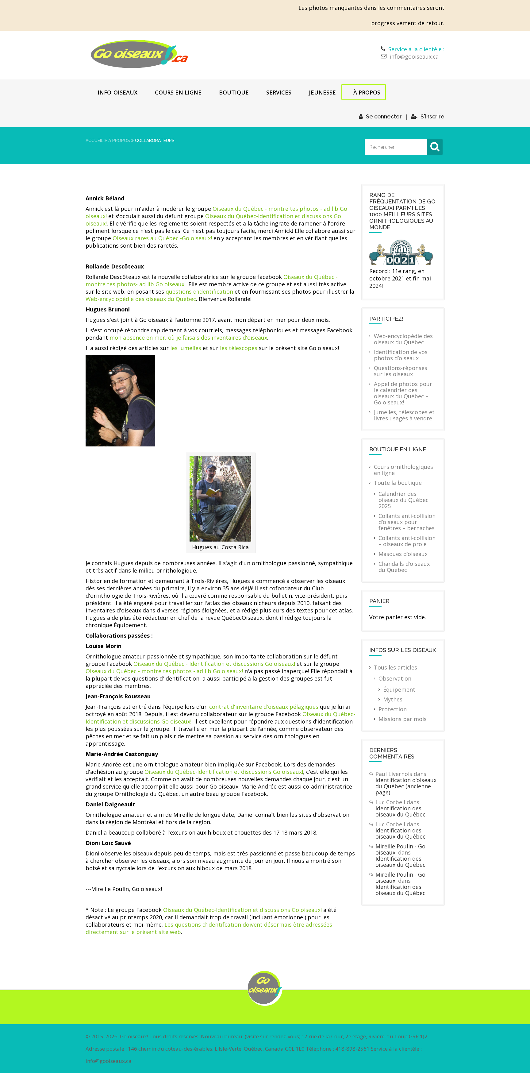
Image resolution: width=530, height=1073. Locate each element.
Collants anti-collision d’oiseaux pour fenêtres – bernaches (407, 522)
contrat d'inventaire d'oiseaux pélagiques (263, 706)
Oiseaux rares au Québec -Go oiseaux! (162, 238)
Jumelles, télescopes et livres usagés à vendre (404, 415)
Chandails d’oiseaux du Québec (404, 566)
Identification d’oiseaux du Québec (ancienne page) (405, 786)
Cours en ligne (178, 92)
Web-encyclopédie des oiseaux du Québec (141, 299)
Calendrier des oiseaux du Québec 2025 (403, 500)
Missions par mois (402, 719)
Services (278, 92)
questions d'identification (199, 291)
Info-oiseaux (117, 92)
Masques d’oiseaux (403, 554)
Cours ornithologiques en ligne (403, 470)
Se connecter (384, 116)
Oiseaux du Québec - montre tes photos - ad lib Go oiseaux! (164, 671)
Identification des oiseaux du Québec (400, 811)
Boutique (234, 92)
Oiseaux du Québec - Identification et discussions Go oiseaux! (214, 663)
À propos (366, 92)
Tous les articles (395, 667)
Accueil (94, 140)
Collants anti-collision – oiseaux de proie (407, 541)
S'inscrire (432, 116)
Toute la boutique (398, 482)
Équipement (399, 689)
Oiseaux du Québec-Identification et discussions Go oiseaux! (223, 771)
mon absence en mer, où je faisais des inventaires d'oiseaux (188, 337)
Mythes (392, 699)
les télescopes (238, 348)
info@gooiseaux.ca (414, 56)
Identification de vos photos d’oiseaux (401, 355)
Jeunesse (322, 92)
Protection (392, 709)
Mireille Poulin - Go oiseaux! (400, 849)
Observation (394, 678)
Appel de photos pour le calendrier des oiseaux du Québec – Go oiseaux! (403, 393)
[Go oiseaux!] (139, 54)
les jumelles (185, 348)
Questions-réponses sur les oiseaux (400, 371)
